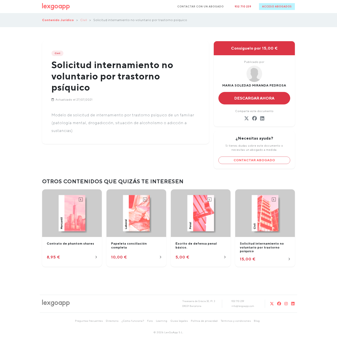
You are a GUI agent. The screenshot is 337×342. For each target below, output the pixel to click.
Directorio (112, 320)
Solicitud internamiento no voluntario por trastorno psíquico (262, 247)
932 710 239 (243, 6)
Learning (161, 320)
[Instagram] (286, 303)
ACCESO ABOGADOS (277, 6)
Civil (83, 20)
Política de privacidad (204, 320)
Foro (150, 320)
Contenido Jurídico (58, 20)
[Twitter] (272, 303)
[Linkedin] (293, 303)
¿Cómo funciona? (133, 320)
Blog (257, 320)
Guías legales (179, 320)
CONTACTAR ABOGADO (254, 160)
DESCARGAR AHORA (254, 98)
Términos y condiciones (236, 320)
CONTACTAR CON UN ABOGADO (200, 6)
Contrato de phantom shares (70, 243)
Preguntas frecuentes (89, 320)
